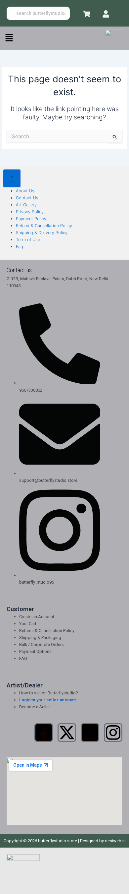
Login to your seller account (47, 699)
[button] (9, 38)
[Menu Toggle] (12, 178)
